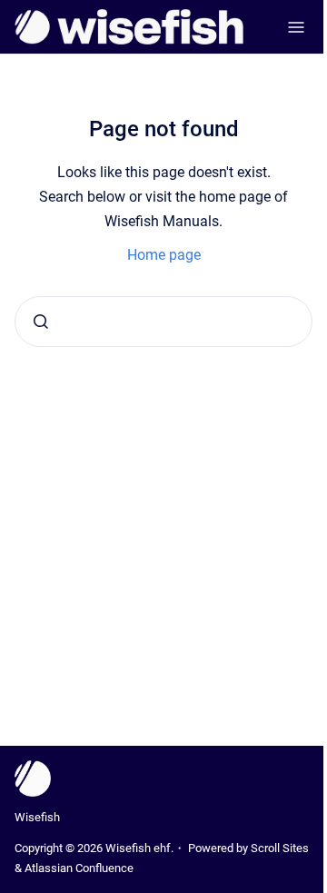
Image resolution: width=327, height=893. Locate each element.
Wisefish (37, 817)
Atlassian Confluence (79, 868)
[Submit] (40, 321)
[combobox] (163, 321)
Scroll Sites (280, 848)
